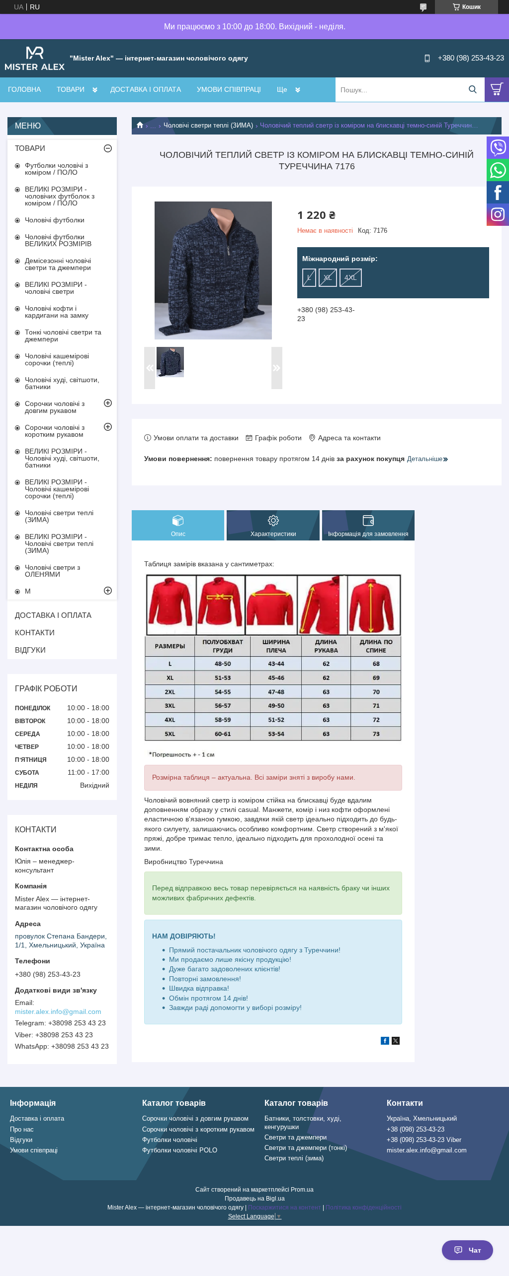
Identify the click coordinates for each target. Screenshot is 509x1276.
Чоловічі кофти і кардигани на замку (56, 311)
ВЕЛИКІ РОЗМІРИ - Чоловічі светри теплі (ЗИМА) (59, 543)
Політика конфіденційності (364, 1207)
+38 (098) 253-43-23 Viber (424, 1139)
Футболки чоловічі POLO (179, 1150)
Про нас (22, 1129)
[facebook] (385, 1042)
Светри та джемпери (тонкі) (305, 1147)
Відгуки (21, 1139)
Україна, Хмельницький (422, 1118)
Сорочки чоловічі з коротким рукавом (55, 430)
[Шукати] (472, 89)
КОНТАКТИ (35, 632)
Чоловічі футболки (55, 220)
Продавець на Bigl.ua (255, 1198)
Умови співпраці (34, 1150)
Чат (475, 1250)
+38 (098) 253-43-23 (415, 1129)
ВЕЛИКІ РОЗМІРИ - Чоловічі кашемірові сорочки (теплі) (57, 489)
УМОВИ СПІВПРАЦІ (229, 89)
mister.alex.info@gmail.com (58, 1011)
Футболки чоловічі (169, 1139)
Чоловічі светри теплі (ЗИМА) (208, 125)
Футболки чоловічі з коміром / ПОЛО (56, 168)
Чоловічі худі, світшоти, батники (62, 383)
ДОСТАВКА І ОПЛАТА (145, 89)
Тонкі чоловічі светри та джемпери (63, 335)
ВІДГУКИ (30, 650)
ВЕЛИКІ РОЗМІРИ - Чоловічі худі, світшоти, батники (62, 458)
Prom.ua (302, 1189)
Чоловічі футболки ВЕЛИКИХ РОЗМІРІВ (58, 240)
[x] (396, 1042)
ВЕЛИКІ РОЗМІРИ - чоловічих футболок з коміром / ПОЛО (59, 196)
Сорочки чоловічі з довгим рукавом (55, 407)
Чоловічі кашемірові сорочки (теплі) (57, 359)
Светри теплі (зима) (294, 1158)
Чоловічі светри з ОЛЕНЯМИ (52, 570)
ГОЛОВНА (24, 89)
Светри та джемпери (295, 1137)
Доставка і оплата (37, 1118)
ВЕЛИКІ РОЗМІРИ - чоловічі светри (56, 287)
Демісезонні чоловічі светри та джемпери (58, 264)
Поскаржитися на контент (284, 1207)
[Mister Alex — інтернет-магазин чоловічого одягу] (35, 58)
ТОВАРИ (71, 89)
